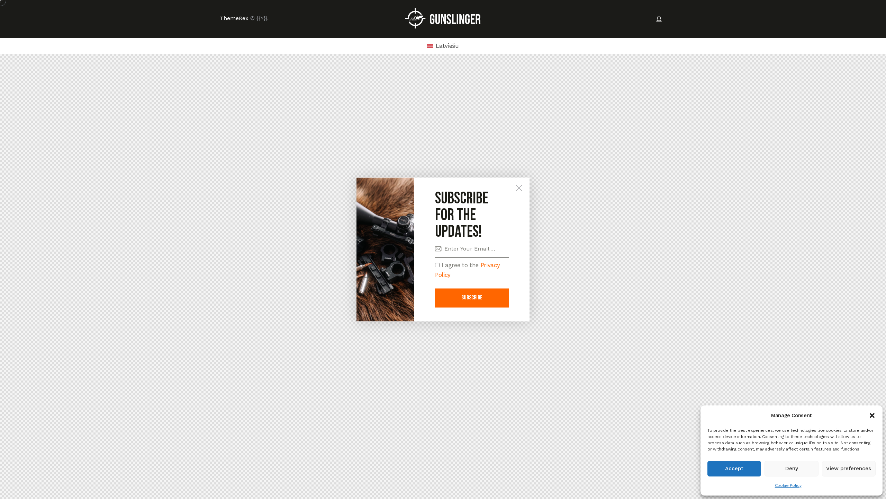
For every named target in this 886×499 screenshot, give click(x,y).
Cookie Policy (788, 485)
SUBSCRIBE (471, 298)
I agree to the (467, 270)
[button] (872, 415)
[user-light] (659, 19)
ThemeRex (234, 18)
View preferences (848, 468)
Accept (734, 468)
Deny (791, 468)
